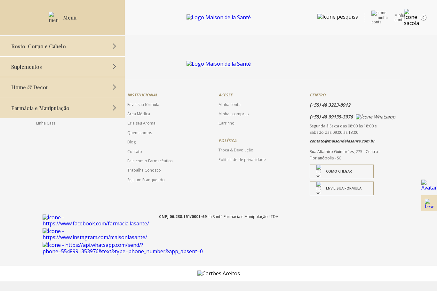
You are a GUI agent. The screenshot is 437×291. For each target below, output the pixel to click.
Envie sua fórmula (344, 188)
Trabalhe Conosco (144, 170)
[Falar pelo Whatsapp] (429, 187)
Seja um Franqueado (146, 180)
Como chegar (339, 171)
